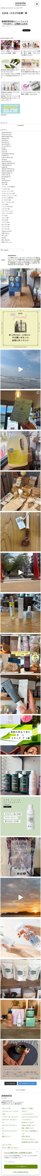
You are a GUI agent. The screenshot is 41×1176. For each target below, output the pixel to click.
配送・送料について (28, 1128)
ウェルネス (4, 189)
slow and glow (5, 176)
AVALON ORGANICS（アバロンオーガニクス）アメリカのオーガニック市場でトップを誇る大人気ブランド (10, 73)
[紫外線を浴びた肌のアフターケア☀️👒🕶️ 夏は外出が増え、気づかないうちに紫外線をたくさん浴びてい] (20, 1019)
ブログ (3, 220)
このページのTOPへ (20, 1089)
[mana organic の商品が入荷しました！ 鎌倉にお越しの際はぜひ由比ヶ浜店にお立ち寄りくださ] (20, 491)
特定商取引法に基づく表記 (30, 1142)
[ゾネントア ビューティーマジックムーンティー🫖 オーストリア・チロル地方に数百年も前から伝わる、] (20, 288)
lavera (3, 151)
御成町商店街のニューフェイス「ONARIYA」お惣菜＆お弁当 (15, 22)
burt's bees (4, 142)
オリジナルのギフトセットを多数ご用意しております (30, 93)
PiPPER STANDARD (7, 171)
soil (2, 178)
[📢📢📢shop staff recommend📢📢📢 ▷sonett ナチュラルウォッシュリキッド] (20, 451)
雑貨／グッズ (6, 1136)
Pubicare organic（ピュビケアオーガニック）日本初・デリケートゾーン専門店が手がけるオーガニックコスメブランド (10, 96)
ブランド (4, 217)
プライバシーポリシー (28, 1139)
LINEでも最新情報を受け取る (20, 1172)
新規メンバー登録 (27, 1108)
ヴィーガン (4, 228)
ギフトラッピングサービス (30, 1117)
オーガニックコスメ (7, 193)
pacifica (3, 167)
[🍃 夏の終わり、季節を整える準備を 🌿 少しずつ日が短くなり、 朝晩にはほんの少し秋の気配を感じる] (20, 613)
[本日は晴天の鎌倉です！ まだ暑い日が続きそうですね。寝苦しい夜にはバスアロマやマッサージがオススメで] (20, 897)
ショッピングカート (28, 1114)
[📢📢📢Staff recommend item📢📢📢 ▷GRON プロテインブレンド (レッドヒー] (20, 857)
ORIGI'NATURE (6, 165)
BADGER (4, 140)
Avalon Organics (6, 136)
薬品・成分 (4, 240)
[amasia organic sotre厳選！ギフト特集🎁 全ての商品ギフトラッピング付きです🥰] (20, 654)
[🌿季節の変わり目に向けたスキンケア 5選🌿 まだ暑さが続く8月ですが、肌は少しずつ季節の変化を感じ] (20, 735)
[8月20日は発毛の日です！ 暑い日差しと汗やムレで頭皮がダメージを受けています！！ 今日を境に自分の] (20, 776)
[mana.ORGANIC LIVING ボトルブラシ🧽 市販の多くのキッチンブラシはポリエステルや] (20, 532)
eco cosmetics (5, 146)
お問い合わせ (26, 1136)
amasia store (5, 134)
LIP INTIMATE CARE (7, 153)
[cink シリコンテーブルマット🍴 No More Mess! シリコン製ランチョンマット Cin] (20, 1060)
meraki (3, 159)
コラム (3, 204)
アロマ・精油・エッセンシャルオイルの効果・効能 (10, 52)
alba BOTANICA (6, 132)
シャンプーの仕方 (6, 206)
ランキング (4, 226)
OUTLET (4, 115)
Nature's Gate (5, 161)
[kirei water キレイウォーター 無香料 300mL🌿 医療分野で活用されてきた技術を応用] (20, 938)
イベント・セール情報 (7, 186)
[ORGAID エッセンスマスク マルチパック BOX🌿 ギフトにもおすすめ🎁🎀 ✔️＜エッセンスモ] (20, 410)
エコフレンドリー (6, 191)
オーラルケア (5, 200)
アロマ (3, 184)
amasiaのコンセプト (28, 1122)
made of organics (6, 157)
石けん (3, 235)
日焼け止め (4, 233)
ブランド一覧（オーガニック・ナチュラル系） (10, 1111)
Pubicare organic (6, 172)
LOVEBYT (4, 155)
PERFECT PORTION (7, 169)
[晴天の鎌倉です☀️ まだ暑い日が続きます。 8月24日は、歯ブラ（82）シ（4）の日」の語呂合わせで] (20, 572)
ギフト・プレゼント (7, 202)
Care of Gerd (5, 144)
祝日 (3, 237)
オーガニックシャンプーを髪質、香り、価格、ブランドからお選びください (30, 53)
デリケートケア (6, 213)
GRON (3, 150)
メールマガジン (26, 1119)
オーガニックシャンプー (8, 195)
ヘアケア (4, 222)
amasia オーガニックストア (7, 7)
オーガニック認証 (6, 197)
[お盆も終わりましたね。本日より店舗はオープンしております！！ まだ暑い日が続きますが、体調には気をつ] (20, 979)
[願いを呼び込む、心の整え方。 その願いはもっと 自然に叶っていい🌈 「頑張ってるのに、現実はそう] (20, 329)
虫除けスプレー (6, 242)
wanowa (4, 182)
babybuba (4, 138)
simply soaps (5, 174)
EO (2, 148)
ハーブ (3, 215)
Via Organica (5, 180)
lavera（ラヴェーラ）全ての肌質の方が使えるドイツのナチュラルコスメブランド (30, 72)
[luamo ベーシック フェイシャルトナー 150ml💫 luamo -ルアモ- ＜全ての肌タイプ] (20, 816)
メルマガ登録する (20, 1166)
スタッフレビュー (6, 211)
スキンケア (4, 209)
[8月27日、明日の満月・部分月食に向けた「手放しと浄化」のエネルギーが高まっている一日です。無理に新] (20, 369)
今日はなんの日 (6, 231)
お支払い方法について (28, 1125)
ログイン (24, 1111)
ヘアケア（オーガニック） (10, 1117)
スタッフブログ (7, 1145)
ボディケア (4, 224)
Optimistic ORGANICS (7, 163)
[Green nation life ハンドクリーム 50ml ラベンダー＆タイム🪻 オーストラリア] (20, 694)
